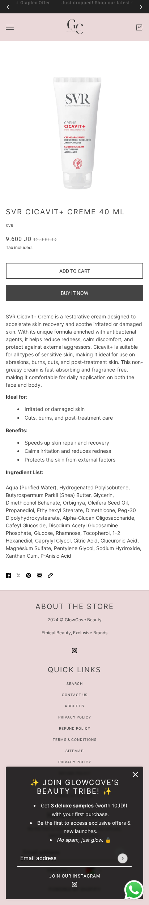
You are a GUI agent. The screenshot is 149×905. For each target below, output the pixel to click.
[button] (50, 575)
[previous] (8, 6)
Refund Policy (74, 728)
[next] (141, 6)
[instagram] (74, 884)
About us (74, 706)
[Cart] (139, 27)
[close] (135, 774)
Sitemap (74, 751)
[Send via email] (39, 575)
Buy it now (74, 293)
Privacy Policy (74, 717)
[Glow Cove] (75, 27)
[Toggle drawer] (10, 27)
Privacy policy (74, 762)
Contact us (75, 695)
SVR (9, 226)
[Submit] (122, 858)
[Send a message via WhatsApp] (134, 890)
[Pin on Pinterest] (28, 575)
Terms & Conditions (75, 740)
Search (75, 684)
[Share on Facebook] (8, 575)
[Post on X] (18, 575)
